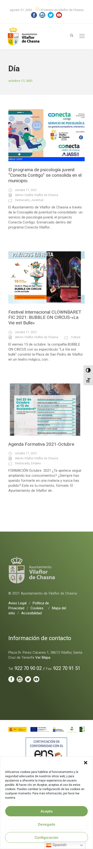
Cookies (37, 608)
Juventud (37, 200)
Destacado (22, 200)
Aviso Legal (17, 603)
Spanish (59, 845)
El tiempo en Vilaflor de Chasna (61, 10)
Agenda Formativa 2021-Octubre (41, 444)
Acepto (47, 811)
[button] (85, 762)
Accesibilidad (31, 613)
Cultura (75, 337)
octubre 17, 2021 (26, 190)
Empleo (36, 463)
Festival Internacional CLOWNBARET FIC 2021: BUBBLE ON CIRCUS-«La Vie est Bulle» (44, 317)
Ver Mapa (42, 657)
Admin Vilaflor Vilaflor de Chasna (36, 195)
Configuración (46, 837)
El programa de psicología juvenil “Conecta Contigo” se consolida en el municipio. (45, 175)
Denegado (46, 824)
